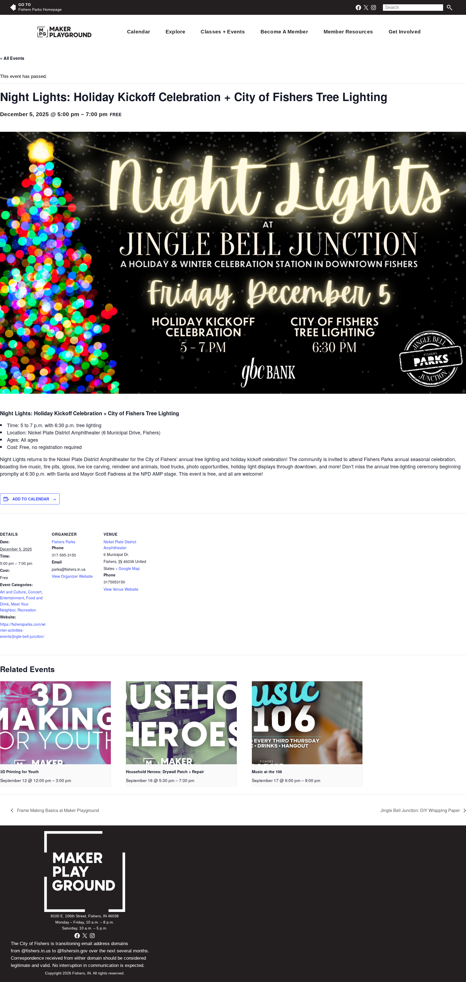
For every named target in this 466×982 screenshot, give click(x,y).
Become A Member (284, 31)
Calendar (138, 31)
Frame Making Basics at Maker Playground (57, 810)
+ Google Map (127, 568)
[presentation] (55, 722)
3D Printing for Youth (19, 771)
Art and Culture (13, 591)
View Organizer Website (72, 576)
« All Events (12, 58)
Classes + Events (223, 31)
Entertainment (12, 597)
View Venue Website (121, 589)
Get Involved (405, 31)
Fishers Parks (63, 541)
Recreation (27, 610)
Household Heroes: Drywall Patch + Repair (165, 771)
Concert (35, 591)
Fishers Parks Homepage (40, 9)
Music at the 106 (267, 771)
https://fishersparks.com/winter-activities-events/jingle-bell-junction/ (22, 630)
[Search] (449, 7)
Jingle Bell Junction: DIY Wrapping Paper (421, 810)
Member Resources (348, 31)
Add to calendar (30, 499)
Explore (175, 31)
